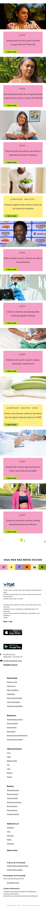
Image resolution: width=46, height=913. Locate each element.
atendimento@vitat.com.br (12, 661)
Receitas (10, 786)
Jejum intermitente (13, 702)
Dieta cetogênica (13, 690)
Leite (8, 769)
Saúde (22, 35)
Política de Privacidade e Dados (17, 866)
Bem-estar (29, 199)
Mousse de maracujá (14, 802)
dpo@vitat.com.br (13, 883)
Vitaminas (10, 844)
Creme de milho (12, 798)
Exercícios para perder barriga (17, 735)
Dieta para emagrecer (14, 698)
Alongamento (12, 727)
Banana (9, 773)
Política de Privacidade (14, 870)
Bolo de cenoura (12, 794)
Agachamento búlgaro (15, 719)
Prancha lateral (12, 723)
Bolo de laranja (12, 806)
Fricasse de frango (13, 814)
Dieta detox (11, 694)
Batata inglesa (12, 761)
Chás (8, 832)
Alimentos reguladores (15, 706)
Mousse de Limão (13, 790)
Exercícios (10, 836)
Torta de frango (12, 810)
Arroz (9, 753)
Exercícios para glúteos (15, 739)
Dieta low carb (12, 682)
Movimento (11, 715)
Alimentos (10, 827)
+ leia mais (11, 51)
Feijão (9, 757)
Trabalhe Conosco (10, 665)
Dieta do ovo (11, 686)
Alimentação (16, 199)
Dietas (9, 840)
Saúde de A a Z (13, 824)
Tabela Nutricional (14, 749)
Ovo (8, 765)
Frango (9, 777)
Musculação (11, 731)
